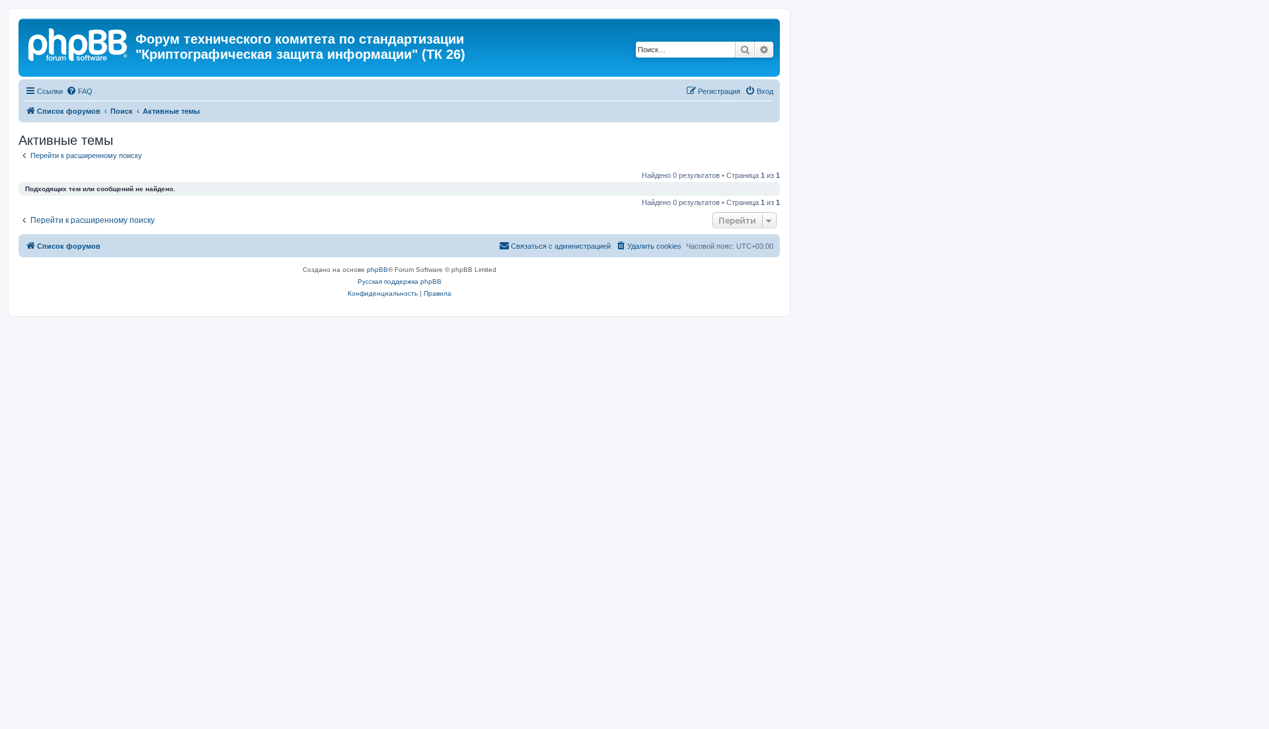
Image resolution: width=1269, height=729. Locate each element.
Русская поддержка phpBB (400, 281)
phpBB (377, 269)
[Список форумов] (78, 43)
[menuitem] (79, 91)
